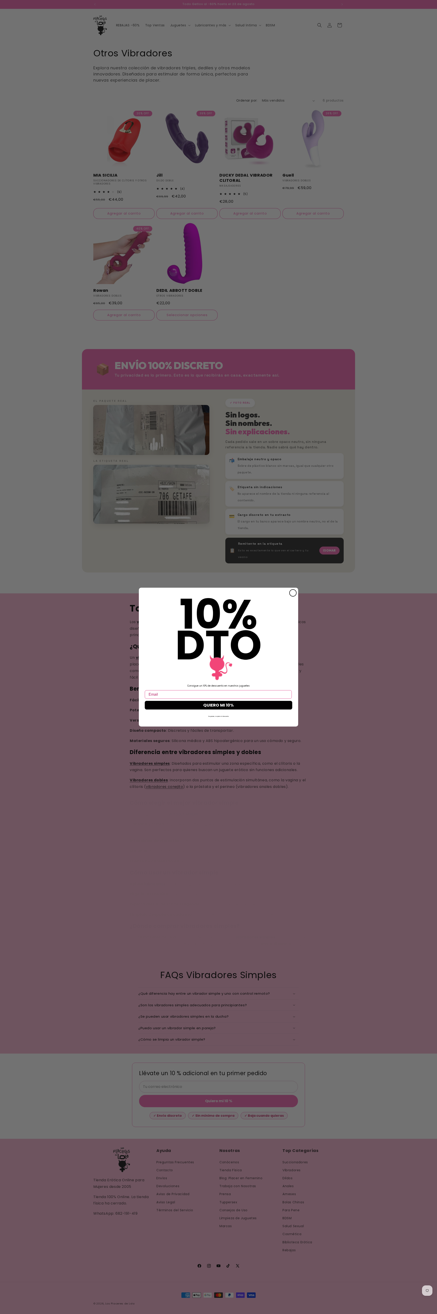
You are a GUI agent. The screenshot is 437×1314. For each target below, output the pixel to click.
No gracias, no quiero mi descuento (218, 716)
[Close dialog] (293, 593)
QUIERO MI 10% (218, 705)
